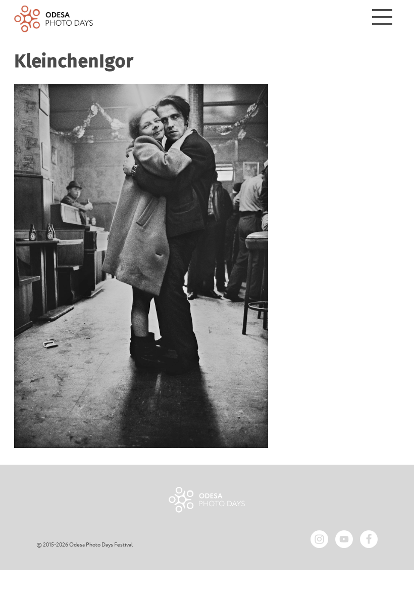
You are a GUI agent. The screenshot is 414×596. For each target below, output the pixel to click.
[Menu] (382, 19)
